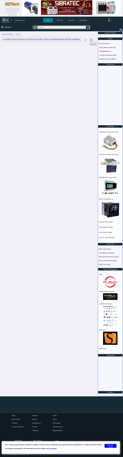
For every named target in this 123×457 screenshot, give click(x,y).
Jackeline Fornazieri (105, 304)
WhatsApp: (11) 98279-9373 (18, 454)
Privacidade (57, 423)
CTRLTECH (103, 348)
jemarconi (102, 330)
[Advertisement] (110, 95)
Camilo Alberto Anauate (106, 291)
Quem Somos (16, 419)
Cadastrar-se (19, 20)
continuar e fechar (110, 446)
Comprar (14, 423)
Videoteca (35, 430)
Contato (34, 427)
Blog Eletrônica (58, 430)
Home (48, 20)
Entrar (55, 415)
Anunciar (71, 20)
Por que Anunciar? (18, 427)
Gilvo (100, 274)
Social (55, 419)
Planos (34, 419)
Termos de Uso (58, 427)
